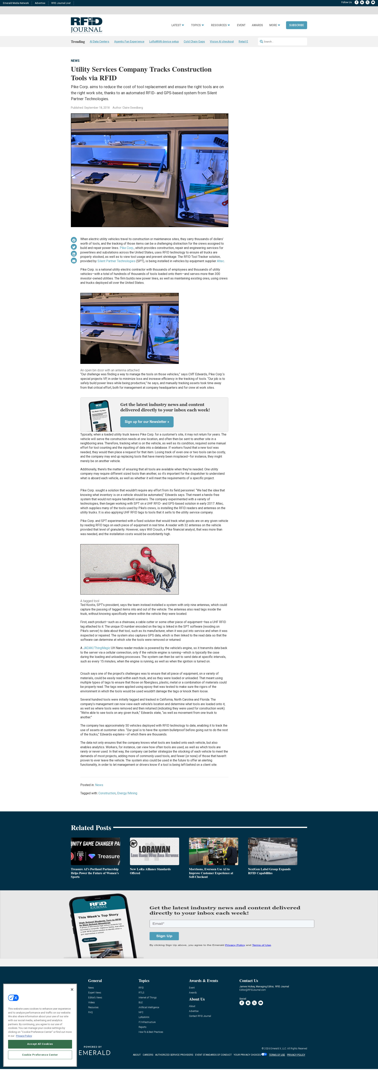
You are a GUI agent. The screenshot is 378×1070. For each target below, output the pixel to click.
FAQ (90, 1012)
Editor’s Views (95, 997)
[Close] (72, 989)
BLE (141, 1002)
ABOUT (137, 1054)
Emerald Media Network (16, 3)
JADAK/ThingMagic (96, 648)
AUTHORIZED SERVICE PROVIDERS (174, 1054)
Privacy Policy (24, 1035)
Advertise (40, 3)
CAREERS (148, 1054)
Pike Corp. (127, 248)
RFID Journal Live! (61, 3)
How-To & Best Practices (151, 1032)
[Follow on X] (368, 2)
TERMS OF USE (277, 1054)
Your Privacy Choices (247, 1054)
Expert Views (94, 992)
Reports (142, 1027)
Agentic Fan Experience (129, 41)
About (192, 1006)
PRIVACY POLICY (296, 1054)
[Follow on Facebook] (357, 2)
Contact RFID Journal (200, 1016)
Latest (176, 25)
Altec (220, 261)
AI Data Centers (99, 41)
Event (241, 25)
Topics (196, 25)
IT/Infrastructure (147, 1022)
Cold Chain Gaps (194, 41)
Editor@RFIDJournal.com (252, 990)
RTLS (141, 992)
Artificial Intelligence (149, 1007)
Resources (219, 25)
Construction (107, 793)
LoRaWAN (144, 1017)
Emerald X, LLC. (279, 1048)
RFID (141, 988)
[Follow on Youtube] (373, 2)
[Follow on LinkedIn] (362, 2)
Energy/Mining (127, 793)
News (75, 61)
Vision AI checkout (222, 41)
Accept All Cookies (40, 1043)
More (273, 25)
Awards (257, 25)
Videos (91, 1002)
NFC (141, 1012)
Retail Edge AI (247, 41)
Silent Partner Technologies (116, 261)
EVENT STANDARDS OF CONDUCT (213, 1054)
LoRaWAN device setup (164, 41)
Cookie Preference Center (40, 1054)
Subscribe (296, 25)
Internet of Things (148, 997)
